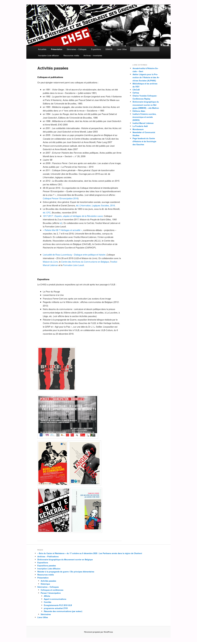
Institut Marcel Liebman (143, 123)
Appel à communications (55, 599)
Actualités (42, 49)
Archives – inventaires (93, 55)
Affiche (47, 596)
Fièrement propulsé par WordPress (98, 632)
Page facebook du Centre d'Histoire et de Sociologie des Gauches (144, 141)
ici (61, 222)
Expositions (96, 49)
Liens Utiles (122, 49)
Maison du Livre (50, 261)
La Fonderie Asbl (140, 126)
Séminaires (46, 614)
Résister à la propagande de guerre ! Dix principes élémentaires (65, 571)
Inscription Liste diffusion (48, 55)
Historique (45, 583)
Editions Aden (139, 111)
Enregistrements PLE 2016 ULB (58, 605)
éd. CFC (47, 212)
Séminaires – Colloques (77, 49)
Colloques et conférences (52, 590)
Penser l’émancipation (51, 593)
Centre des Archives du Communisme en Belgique (85, 261)
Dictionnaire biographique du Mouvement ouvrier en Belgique (65, 559)
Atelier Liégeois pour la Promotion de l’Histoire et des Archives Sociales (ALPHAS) (146, 77)
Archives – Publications (48, 556)
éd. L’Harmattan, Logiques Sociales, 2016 (95, 205)
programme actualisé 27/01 (56, 608)
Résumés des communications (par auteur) (63, 611)
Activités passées (48, 580)
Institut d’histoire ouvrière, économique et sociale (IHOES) (144, 117)
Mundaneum (138, 129)
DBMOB (108, 49)
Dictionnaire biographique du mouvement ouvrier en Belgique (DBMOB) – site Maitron (146, 104)
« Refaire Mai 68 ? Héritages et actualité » (62, 230)
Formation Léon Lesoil (73, 265)
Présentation (56, 49)
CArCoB (136, 89)
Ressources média (71, 55)
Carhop (136, 92)
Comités (47, 602)
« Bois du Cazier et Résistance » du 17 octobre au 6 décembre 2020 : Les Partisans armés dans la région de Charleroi (89, 553)
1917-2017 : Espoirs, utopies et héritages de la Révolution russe (73, 215)
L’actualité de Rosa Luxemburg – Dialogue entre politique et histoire (74, 254)
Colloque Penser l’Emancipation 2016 (60, 198)
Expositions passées (46, 565)
